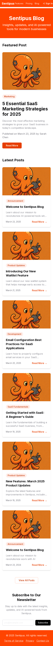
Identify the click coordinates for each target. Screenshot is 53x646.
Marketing (9, 96)
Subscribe (43, 622)
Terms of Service (13, 640)
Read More (12, 145)
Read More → (39, 221)
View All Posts (26, 580)
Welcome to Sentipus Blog (25, 207)
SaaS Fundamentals (18, 406)
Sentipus (8, 3)
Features (19, 3)
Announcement (15, 201)
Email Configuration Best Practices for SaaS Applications (24, 344)
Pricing (29, 3)
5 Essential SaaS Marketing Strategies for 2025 (25, 109)
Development (14, 334)
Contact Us (43, 640)
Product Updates (16, 265)
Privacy (30, 640)
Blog (37, 3)
